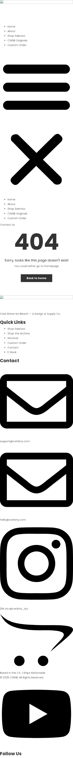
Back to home (36, 278)
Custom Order (16, 45)
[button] (36, 123)
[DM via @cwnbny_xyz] (36, 604)
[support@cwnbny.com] (36, 436)
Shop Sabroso (16, 36)
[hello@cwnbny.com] (36, 515)
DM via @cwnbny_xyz (14, 608)
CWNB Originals (17, 40)
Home (11, 26)
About (11, 31)
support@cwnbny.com (15, 441)
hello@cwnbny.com (13, 520)
